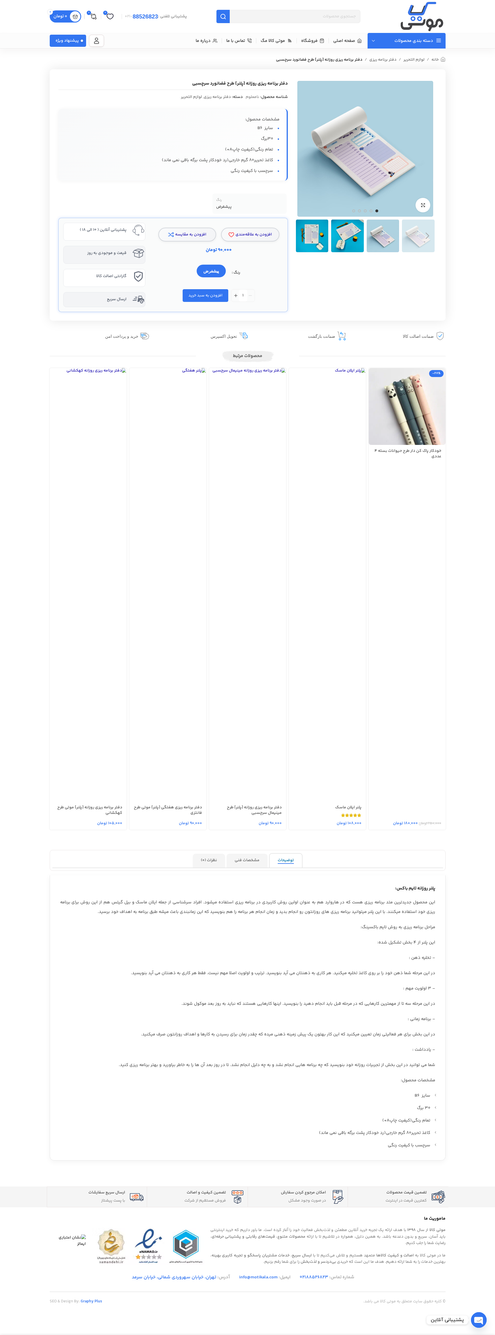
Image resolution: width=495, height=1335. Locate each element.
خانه (435, 60)
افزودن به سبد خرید (205, 295)
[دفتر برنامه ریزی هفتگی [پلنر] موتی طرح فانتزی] (167, 584)
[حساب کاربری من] (96, 41)
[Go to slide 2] (371, 210)
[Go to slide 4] (359, 210)
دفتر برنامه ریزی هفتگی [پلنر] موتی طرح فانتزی (168, 810)
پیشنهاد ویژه (67, 41)
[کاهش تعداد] (250, 295)
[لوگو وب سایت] (421, 16)
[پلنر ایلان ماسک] (327, 584)
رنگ (236, 273)
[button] (427, 236)
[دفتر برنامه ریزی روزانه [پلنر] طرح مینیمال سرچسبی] (247, 584)
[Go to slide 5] (353, 210)
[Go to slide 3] (365, 210)
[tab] (286, 861)
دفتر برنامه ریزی (382, 60)
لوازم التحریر (413, 60)
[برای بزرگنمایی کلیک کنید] (423, 205)
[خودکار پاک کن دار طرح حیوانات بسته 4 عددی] (407, 406)
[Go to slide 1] (376, 210)
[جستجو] (223, 16)
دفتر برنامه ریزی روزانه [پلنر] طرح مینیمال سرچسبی (254, 810)
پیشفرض (211, 271)
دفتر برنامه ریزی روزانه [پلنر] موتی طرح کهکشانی (89, 810)
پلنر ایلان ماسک (348, 807)
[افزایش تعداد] (236, 295)
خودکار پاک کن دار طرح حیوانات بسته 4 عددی (408, 454)
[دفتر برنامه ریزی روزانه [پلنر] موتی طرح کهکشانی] (88, 584)
